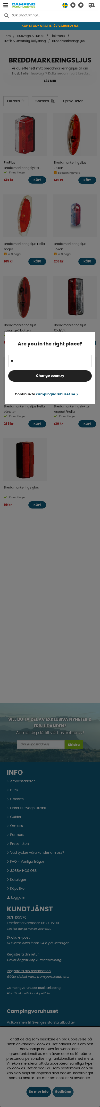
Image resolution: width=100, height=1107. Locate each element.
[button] (71, 5)
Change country (50, 376)
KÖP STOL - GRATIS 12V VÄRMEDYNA (50, 26)
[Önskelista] (79, 5)
